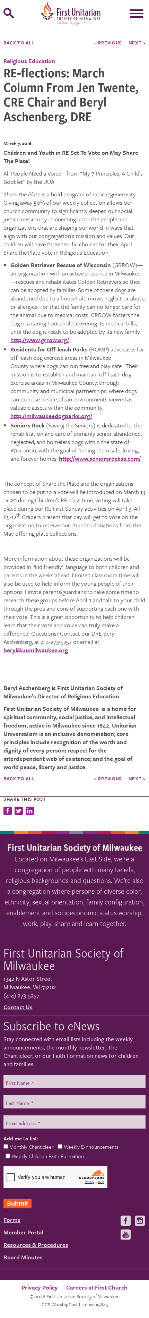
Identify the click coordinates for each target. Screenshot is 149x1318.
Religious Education (29, 61)
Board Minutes (23, 1257)
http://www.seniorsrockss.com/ (100, 458)
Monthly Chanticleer (31, 1146)
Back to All (18, 42)
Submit (17, 1203)
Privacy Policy (39, 1287)
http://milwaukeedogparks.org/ (51, 415)
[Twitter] (18, 812)
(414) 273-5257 (21, 995)
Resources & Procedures (35, 1244)
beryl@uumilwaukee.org (35, 650)
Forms (11, 1219)
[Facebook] (8, 812)
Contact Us (18, 1007)
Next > (137, 42)
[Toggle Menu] (136, 13)
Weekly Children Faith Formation (47, 1156)
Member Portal (23, 1232)
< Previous (108, 42)
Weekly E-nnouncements (91, 1146)
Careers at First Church (97, 1287)
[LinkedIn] (29, 812)
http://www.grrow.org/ (39, 339)
